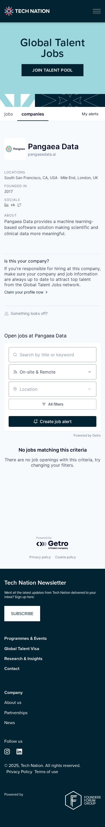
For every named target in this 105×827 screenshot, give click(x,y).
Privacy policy (40, 557)
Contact (11, 669)
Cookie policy (65, 557)
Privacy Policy (19, 772)
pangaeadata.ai (42, 154)
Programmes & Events (25, 638)
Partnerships (15, 713)
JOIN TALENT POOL (52, 70)
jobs (8, 114)
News (9, 723)
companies (33, 114)
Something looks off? (29, 313)
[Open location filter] (89, 389)
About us (12, 703)
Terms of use (46, 772)
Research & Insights (23, 659)
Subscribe (22, 613)
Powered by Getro (87, 435)
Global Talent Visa (21, 649)
